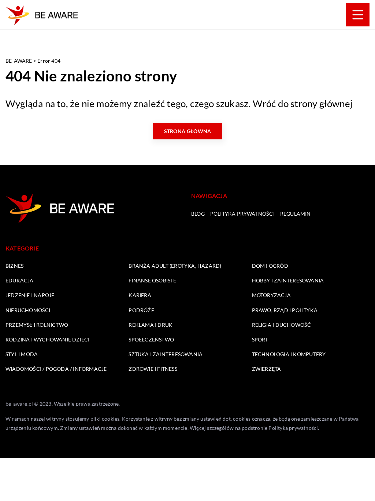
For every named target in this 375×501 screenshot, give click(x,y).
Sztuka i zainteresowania (166, 354)
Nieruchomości (28, 310)
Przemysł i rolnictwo (36, 325)
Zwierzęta (266, 369)
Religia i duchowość (281, 325)
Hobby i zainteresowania (288, 280)
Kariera (140, 295)
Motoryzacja (271, 295)
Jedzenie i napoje (29, 295)
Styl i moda (21, 354)
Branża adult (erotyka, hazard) (175, 266)
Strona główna (187, 131)
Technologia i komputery (289, 354)
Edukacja (19, 280)
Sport (260, 339)
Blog (198, 214)
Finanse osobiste (152, 280)
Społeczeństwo (151, 339)
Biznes (14, 266)
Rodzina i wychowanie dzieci (47, 339)
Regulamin (295, 214)
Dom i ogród (270, 266)
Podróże (141, 310)
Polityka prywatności (242, 214)
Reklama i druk (150, 325)
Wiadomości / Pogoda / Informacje (56, 369)
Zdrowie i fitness (153, 369)
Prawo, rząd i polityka (285, 310)
